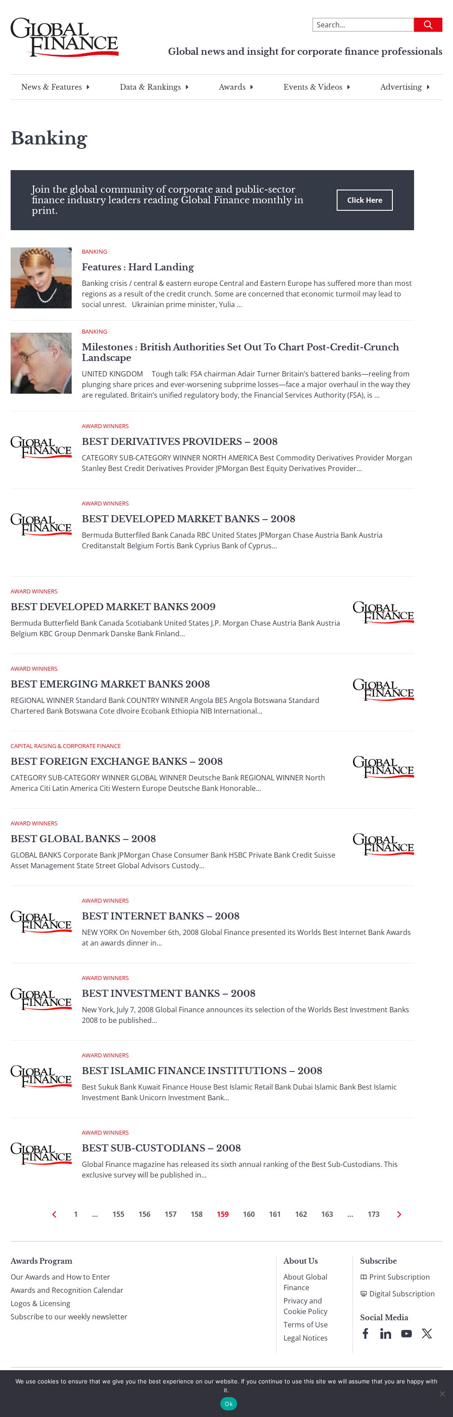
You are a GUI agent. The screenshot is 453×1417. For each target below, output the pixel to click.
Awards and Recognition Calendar (67, 1290)
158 (197, 1214)
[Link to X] (427, 1333)
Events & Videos (313, 87)
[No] (442, 1393)
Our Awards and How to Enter (60, 1277)
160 (249, 1214)
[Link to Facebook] (365, 1333)
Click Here (364, 200)
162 (301, 1214)
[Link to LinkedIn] (385, 1333)
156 (144, 1214)
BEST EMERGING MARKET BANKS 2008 (110, 684)
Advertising (401, 87)
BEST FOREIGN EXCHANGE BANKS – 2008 (117, 761)
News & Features (51, 87)
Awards (232, 87)
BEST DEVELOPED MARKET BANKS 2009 (113, 607)
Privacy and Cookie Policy (305, 1306)
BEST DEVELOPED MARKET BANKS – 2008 (189, 519)
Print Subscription (399, 1277)
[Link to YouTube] (406, 1333)
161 (275, 1214)
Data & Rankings (150, 87)
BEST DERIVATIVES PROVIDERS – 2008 (180, 442)
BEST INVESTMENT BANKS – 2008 (169, 993)
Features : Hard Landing (138, 267)
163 (327, 1214)
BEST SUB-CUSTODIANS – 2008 (161, 1148)
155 (118, 1214)
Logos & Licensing (40, 1303)
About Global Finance (305, 1282)
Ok (229, 1403)
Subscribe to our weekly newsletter (69, 1317)
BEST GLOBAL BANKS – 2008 (83, 839)
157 (171, 1214)
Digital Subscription (402, 1294)
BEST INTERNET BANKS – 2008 (161, 916)
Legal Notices (306, 1338)
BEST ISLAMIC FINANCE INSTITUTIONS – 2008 (202, 1071)
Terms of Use (306, 1325)
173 (374, 1214)
